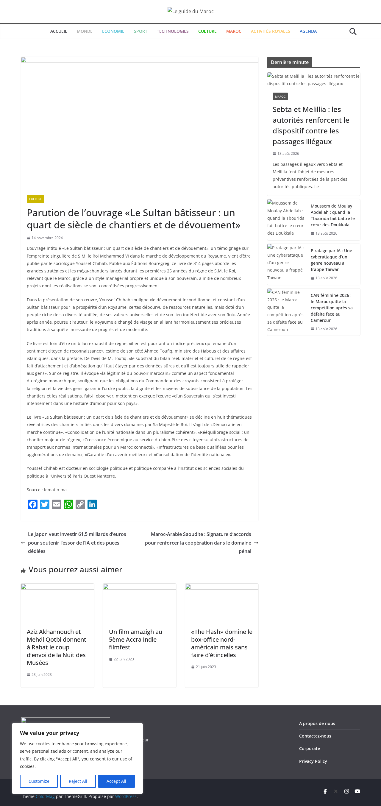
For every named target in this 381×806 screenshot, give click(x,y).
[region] (77, 758)
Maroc (280, 96)
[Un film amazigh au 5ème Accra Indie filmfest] (139, 587)
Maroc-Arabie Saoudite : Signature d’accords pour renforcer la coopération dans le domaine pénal (198, 543)
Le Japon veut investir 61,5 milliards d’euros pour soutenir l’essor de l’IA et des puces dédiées (77, 543)
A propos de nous (317, 723)
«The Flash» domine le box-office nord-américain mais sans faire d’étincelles (221, 643)
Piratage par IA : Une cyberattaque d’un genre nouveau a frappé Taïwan (331, 260)
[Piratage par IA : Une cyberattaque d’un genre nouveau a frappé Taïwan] (286, 264)
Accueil (58, 31)
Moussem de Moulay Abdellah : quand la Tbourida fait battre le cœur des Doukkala (333, 215)
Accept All (116, 781)
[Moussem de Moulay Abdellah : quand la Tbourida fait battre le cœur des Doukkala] (286, 219)
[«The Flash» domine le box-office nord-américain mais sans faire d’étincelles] (221, 587)
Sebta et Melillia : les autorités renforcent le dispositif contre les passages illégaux (311, 125)
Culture (35, 199)
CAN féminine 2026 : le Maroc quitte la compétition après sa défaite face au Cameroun (332, 307)
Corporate (309, 748)
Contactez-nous (315, 736)
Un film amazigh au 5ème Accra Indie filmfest (135, 639)
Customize (39, 781)
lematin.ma (55, 489)
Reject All (78, 781)
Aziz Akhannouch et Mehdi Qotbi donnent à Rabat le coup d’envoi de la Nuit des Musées (56, 647)
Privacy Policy (313, 761)
